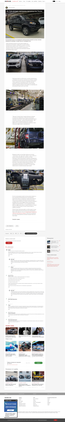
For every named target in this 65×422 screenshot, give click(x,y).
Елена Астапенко (12, 7)
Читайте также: (10, 325)
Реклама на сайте (21, 393)
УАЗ (17, 225)
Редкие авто (35, 404)
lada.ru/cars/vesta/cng (50, 261)
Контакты (34, 393)
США (48, 401)
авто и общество (10, 225)
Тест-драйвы (28, 1)
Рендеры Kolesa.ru (36, 405)
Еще (43, 1)
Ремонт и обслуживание (37, 402)
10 (13, 12)
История (34, 401)
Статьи (24, 1)
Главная (7, 5)
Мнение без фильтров (22, 405)
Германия (48, 402)
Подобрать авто (15, 1)
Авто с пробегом (34, 1)
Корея (48, 404)
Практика (40, 1)
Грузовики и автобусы (22, 403)
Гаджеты (34, 403)
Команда (6, 393)
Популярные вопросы (22, 404)
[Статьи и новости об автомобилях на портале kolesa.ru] (8, 1)
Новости (20, 1)
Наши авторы (49, 393)
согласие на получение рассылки (13, 364)
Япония (48, 403)
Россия (48, 398)
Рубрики (20, 397)
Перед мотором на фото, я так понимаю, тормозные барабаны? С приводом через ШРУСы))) (53, 258)
